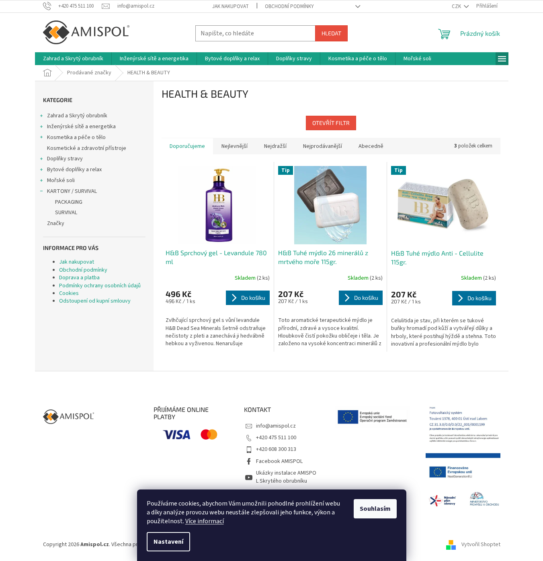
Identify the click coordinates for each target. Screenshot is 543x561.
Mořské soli (61, 180)
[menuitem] (73, 58)
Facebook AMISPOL (279, 461)
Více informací (204, 521)
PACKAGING (68, 202)
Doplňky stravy (65, 159)
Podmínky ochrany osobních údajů (100, 286)
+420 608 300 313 (276, 449)
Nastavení (168, 541)
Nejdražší (275, 146)
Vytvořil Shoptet (480, 545)
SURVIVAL (66, 213)
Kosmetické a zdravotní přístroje (86, 148)
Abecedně (371, 146)
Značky (55, 223)
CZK (457, 6)
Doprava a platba (79, 278)
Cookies (69, 293)
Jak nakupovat (230, 6)
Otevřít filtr (331, 122)
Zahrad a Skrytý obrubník (77, 116)
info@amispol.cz (276, 426)
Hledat (331, 33)
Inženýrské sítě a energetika (81, 127)
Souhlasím (375, 508)
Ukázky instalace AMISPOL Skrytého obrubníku (286, 477)
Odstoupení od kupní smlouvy (95, 301)
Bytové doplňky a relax (74, 170)
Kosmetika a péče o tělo (76, 137)
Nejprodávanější (322, 146)
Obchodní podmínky (289, 6)
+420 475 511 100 (276, 438)
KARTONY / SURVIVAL (72, 191)
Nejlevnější (234, 146)
